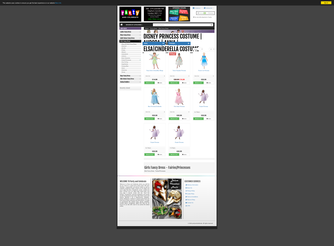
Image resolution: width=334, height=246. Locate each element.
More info (58, 3)
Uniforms (124, 56)
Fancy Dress (153, 28)
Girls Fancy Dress (163, 28)
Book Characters (126, 58)
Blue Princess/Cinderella (154, 106)
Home (146, 28)
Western (124, 52)
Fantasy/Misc (125, 66)
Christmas (124, 70)
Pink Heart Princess (179, 106)
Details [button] (160, 82)
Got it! (326, 3)
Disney (123, 72)
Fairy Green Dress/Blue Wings (154, 70)
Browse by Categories (134, 24)
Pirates (123, 50)
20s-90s (124, 48)
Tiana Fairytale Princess (179, 70)
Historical (124, 46)
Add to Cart (150, 82)
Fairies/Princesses (126, 60)
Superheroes (125, 64)
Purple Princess (203, 106)
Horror (123, 68)
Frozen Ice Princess (203, 70)
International (125, 54)
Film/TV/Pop (125, 62)
